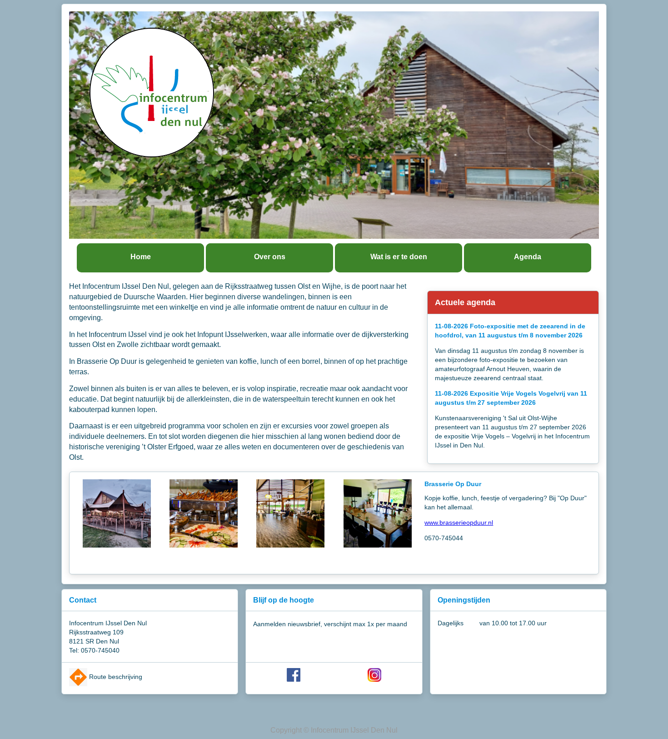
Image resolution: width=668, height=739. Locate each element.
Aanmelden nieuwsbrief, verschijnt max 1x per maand (330, 624)
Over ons (269, 257)
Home (140, 257)
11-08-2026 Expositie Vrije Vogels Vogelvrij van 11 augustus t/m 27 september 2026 (511, 398)
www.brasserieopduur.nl (458, 522)
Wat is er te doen (398, 257)
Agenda (527, 257)
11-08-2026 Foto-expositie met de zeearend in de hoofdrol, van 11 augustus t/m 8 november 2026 (510, 330)
